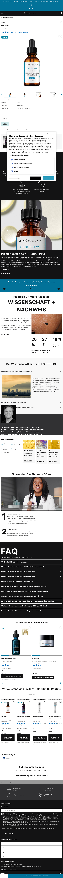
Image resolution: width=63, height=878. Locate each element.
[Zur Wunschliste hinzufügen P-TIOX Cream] (60, 628)
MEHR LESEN (28, 461)
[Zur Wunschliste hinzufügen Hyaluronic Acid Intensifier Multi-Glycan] (29, 702)
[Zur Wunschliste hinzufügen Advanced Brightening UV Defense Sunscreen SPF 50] (60, 702)
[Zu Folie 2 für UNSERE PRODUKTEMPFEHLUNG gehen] (23, 683)
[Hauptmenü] (2, 13)
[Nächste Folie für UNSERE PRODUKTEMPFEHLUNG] (60, 683)
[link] (61, 13)
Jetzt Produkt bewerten (22, 32)
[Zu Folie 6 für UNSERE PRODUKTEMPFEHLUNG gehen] (34, 683)
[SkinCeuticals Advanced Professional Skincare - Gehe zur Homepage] (30, 13)
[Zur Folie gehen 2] (29, 9)
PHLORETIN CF (4, 716)
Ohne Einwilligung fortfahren (48, 133)
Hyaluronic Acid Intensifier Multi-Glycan (23, 717)
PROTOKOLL (5, 334)
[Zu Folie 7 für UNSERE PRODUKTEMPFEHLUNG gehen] (36, 683)
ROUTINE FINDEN (31, 285)
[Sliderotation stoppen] (32, 8)
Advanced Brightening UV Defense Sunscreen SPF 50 (55, 717)
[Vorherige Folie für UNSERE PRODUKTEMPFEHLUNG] (2, 683)
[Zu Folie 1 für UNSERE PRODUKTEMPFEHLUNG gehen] (21, 683)
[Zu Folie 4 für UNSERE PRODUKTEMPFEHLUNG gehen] (29, 683)
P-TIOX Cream (35, 658)
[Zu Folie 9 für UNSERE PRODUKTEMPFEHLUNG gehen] (42, 683)
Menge (2, 874)
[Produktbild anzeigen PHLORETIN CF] (10, 95)
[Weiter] (59, 289)
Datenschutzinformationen (16, 155)
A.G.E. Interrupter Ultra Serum (8, 658)
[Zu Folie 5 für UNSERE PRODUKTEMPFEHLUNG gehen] (31, 683)
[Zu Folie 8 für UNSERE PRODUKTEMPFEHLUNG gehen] (39, 683)
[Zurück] (4, 289)
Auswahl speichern (35, 178)
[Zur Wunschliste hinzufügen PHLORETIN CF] (61, 22)
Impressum (26, 155)
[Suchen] (58, 13)
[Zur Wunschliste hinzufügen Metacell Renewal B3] (45, 702)
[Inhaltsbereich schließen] (61, 5)
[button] (30, 3)
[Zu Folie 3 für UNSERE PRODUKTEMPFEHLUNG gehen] (26, 683)
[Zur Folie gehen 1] (27, 9)
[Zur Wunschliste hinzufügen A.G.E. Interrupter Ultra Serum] (29, 628)
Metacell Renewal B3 (38, 716)
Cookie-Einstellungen (14, 178)
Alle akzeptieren (48, 178)
